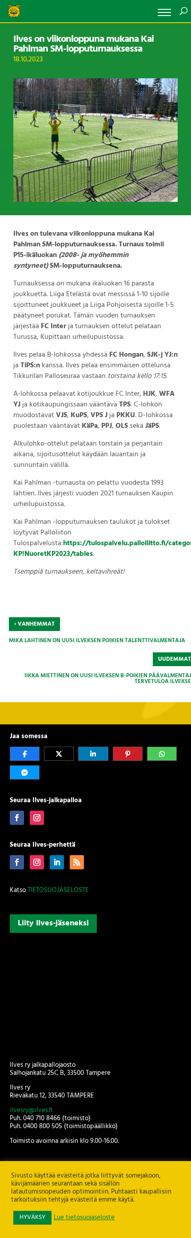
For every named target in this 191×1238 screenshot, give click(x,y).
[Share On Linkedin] (93, 753)
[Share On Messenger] (24, 772)
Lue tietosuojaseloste (84, 1218)
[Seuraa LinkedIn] (57, 862)
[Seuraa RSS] (77, 862)
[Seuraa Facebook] (17, 818)
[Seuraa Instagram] (37, 818)
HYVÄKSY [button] (32, 1217)
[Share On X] (58, 753)
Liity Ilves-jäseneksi (53, 923)
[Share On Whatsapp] (161, 753)
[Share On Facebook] (24, 753)
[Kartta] (96, 995)
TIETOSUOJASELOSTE (58, 890)
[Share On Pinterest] (127, 753)
